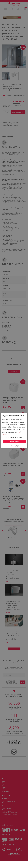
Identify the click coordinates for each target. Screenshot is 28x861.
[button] (14, 437)
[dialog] (14, 430)
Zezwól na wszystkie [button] (14, 441)
